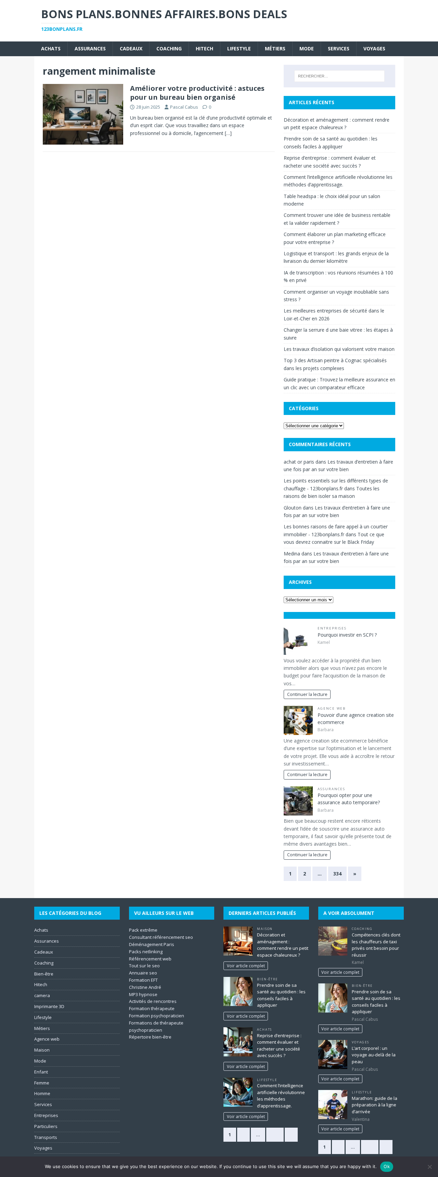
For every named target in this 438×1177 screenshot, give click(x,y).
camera (42, 995)
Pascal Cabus (184, 107)
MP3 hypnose (143, 994)
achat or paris (299, 461)
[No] (429, 1166)
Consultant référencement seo (161, 937)
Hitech (204, 48)
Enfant (41, 1072)
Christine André (145, 987)
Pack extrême (143, 930)
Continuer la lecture (307, 694)
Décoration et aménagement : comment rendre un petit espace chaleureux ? (282, 945)
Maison (42, 1050)
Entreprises (332, 628)
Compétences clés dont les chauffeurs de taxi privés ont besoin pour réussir (376, 945)
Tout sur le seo (144, 966)
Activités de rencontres (153, 1001)
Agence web (332, 708)
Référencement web (150, 959)
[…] (228, 133)
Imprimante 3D (49, 1006)
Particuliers (45, 1126)
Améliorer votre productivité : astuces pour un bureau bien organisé (197, 93)
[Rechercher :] (339, 76)
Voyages (374, 48)
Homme (42, 1093)
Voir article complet (246, 965)
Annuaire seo (143, 973)
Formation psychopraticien (156, 1016)
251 (275, 1134)
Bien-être (43, 974)
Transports (45, 1137)
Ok (387, 1166)
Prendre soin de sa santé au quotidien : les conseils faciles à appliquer (281, 995)
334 (337, 873)
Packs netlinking (146, 951)
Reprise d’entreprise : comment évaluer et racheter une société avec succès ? (279, 1045)
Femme (41, 1083)
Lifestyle (239, 48)
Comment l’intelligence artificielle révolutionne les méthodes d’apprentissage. (281, 1095)
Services (338, 48)
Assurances (90, 48)
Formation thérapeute (152, 1008)
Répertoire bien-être (150, 1037)
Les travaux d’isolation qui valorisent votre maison (339, 349)
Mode (306, 48)
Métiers (275, 48)
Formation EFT (143, 980)
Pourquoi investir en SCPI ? (347, 635)
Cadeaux (131, 48)
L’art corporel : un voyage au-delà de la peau (374, 1055)
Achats (51, 48)
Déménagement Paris (151, 944)
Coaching (169, 48)
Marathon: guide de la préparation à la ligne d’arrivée (374, 1105)
